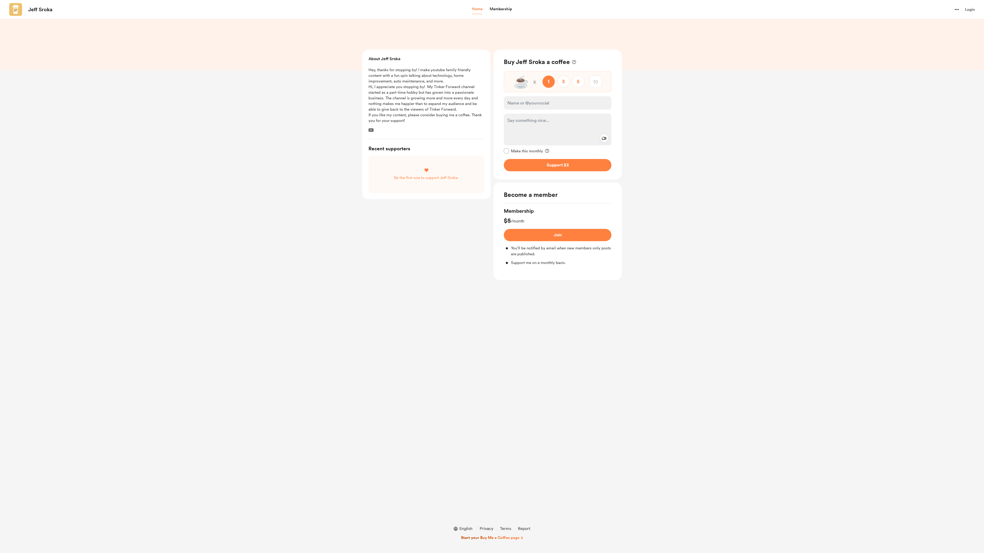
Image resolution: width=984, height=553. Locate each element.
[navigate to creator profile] (15, 9)
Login (970, 9)
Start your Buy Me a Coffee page (490, 537)
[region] (558, 114)
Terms (505, 528)
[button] (477, 9)
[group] (557, 236)
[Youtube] (371, 130)
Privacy (486, 528)
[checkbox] (523, 150)
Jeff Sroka (40, 9)
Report (524, 528)
